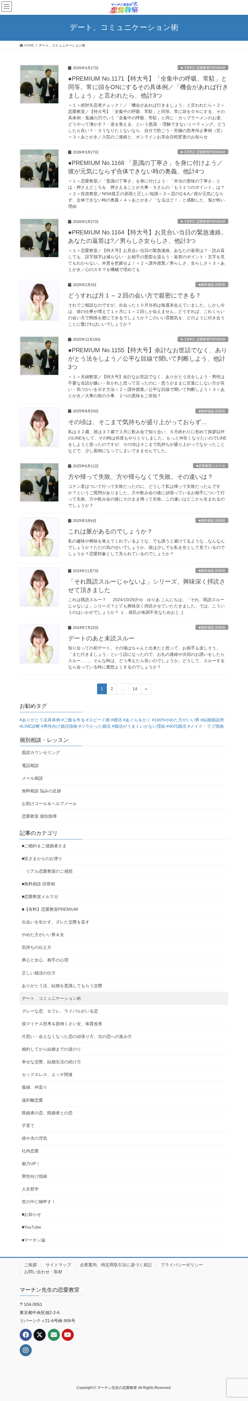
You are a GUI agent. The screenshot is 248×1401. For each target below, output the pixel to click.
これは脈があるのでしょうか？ (110, 531)
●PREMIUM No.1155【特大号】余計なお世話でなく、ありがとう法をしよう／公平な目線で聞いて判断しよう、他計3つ (147, 358)
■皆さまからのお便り (42, 858)
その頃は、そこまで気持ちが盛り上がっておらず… (137, 422)
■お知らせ (31, 1214)
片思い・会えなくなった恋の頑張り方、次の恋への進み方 (77, 1036)
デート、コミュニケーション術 (51, 998)
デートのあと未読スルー (101, 638)
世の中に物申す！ (39, 1201)
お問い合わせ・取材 (43, 1271)
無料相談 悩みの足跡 (41, 790)
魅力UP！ (31, 1163)
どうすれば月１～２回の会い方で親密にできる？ (134, 295)
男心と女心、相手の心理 (45, 960)
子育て (28, 1125)
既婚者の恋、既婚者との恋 (47, 1112)
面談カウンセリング (41, 752)
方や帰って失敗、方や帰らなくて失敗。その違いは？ (140, 476)
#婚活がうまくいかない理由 (138, 726)
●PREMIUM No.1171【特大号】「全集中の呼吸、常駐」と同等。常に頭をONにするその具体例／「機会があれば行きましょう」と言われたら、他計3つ (148, 87)
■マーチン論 (33, 1240)
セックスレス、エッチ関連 (47, 1074)
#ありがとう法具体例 (40, 719)
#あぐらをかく (137, 719)
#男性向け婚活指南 (59, 726)
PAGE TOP (236, 1353)
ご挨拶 (30, 1264)
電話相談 (30, 765)
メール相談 (32, 778)
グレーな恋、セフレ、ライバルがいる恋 (60, 1011)
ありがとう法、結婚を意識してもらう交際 (62, 985)
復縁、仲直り (34, 1087)
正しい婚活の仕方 (39, 973)
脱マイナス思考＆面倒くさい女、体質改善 (62, 1023)
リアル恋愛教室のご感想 (49, 871)
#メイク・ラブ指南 (206, 726)
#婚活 (116, 719)
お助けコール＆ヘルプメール (49, 803)
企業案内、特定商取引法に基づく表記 (116, 1264)
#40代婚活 (176, 726)
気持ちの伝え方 (36, 947)
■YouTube (31, 1227)
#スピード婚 (98, 719)
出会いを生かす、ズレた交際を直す (56, 922)
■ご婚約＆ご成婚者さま (44, 845)
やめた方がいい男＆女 (43, 934)
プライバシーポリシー (182, 1264)
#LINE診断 (30, 726)
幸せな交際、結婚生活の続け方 (51, 1061)
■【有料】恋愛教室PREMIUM (203, 67)
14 (134, 690)
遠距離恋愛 (32, 1100)
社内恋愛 (30, 1150)
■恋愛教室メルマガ (210, 466)
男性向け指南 (34, 1176)
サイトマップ (58, 1264)
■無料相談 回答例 (212, 284)
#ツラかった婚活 (95, 726)
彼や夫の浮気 (34, 1138)
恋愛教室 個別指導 (39, 816)
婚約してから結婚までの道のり (51, 1049)
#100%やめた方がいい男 (175, 719)
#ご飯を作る (73, 719)
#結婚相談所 (212, 719)
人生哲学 (30, 1189)
